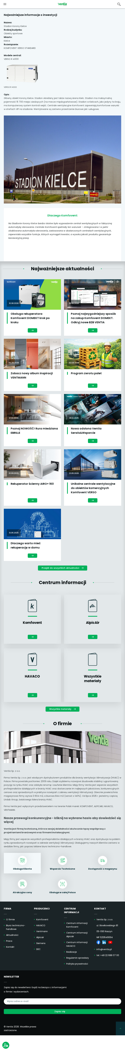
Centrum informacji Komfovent (77, 925)
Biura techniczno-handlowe (15, 927)
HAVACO (40, 925)
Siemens (40, 943)
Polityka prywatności (77, 963)
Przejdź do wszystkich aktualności (60, 567)
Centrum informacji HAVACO (77, 944)
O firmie (10, 919)
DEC (38, 949)
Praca (9, 940)
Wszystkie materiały (60, 709)
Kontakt (10, 946)
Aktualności (12, 935)
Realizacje (71, 951)
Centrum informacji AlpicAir (77, 934)
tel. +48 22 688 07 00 (107, 955)
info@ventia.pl (104, 949)
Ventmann (42, 931)
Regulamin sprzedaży (77, 957)
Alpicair (40, 937)
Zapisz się (59, 1011)
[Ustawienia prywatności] (5, 1045)
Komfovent (42, 919)
